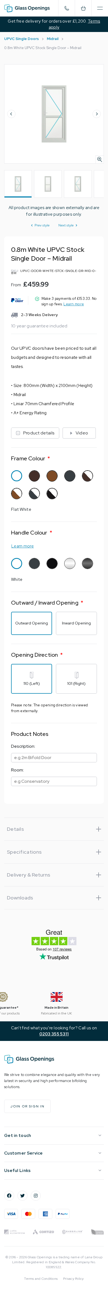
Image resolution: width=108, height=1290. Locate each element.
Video (82, 433)
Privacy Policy (73, 1278)
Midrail (52, 38)
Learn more (73, 304)
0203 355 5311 (54, 1034)
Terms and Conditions (41, 1278)
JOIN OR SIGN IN (27, 1106)
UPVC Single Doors (21, 38)
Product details (39, 433)
